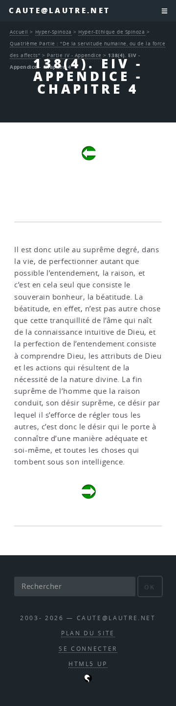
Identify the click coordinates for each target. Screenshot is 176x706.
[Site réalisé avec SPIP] (88, 680)
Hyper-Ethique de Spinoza (111, 31)
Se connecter (88, 648)
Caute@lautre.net (59, 10)
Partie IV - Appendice (74, 55)
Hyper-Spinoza (53, 31)
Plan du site (88, 633)
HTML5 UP (88, 663)
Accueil (19, 31)
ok (149, 587)
